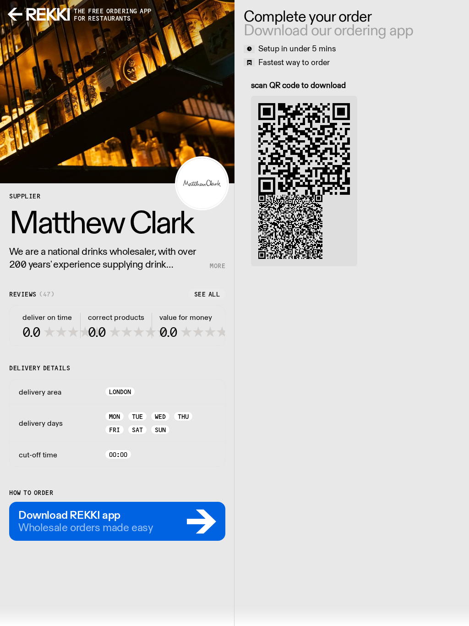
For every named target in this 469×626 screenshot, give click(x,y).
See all (207, 294)
